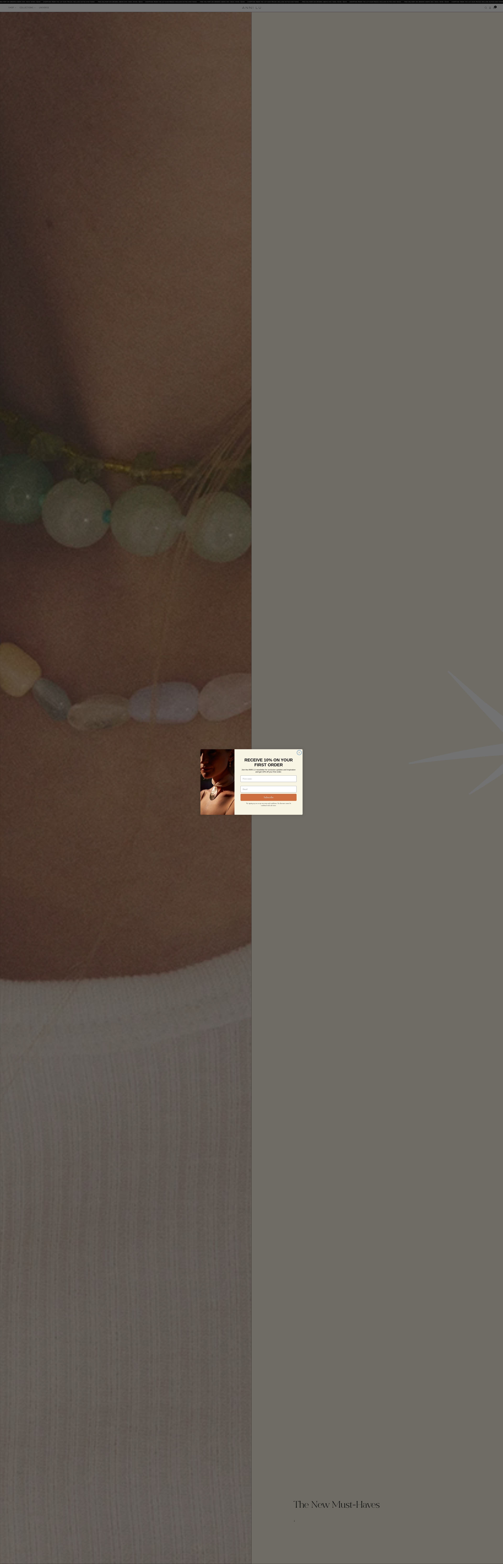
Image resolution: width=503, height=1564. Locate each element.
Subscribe (269, 797)
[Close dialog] (299, 752)
